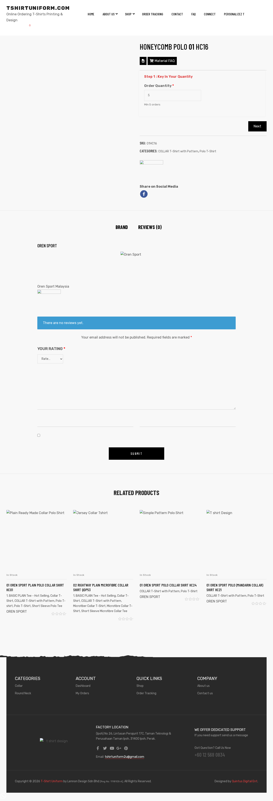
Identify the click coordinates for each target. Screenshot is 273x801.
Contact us (205, 693)
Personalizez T (234, 14)
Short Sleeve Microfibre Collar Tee (104, 611)
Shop (128, 14)
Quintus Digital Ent (244, 781)
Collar (19, 686)
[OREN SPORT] (151, 172)
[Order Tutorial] (143, 61)
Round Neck (23, 693)
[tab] (122, 227)
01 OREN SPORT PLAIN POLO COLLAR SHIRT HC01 (35, 587)
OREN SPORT (16, 611)
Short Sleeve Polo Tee (47, 606)
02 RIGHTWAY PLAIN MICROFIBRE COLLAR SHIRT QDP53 (100, 587)
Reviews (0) (150, 227)
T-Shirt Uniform (52, 781)
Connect (210, 14)
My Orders (82, 693)
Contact (177, 14)
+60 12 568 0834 (210, 755)
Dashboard (83, 686)
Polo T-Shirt (208, 151)
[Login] (17, 27)
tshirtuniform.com (38, 8)
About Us (109, 14)
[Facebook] (144, 194)
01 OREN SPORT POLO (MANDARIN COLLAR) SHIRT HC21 (234, 587)
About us (203, 686)
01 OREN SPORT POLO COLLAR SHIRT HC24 (168, 585)
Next (257, 126)
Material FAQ (165, 61)
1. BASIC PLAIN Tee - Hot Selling (27, 596)
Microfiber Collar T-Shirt (89, 606)
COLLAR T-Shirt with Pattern (178, 151)
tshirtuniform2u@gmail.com (124, 757)
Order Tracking (152, 14)
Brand (122, 227)
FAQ (193, 14)
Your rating (51, 348)
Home (91, 14)
